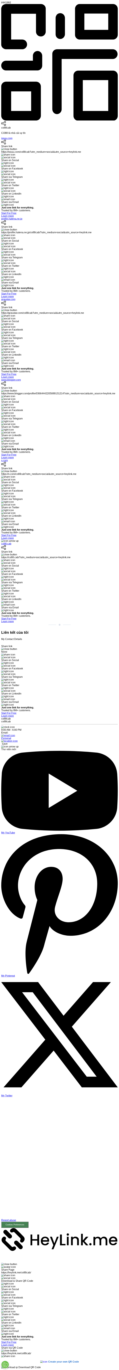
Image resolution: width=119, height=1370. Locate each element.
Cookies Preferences (15, 1224)
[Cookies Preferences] (5, 1364)
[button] (59, 1165)
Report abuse (8, 1220)
